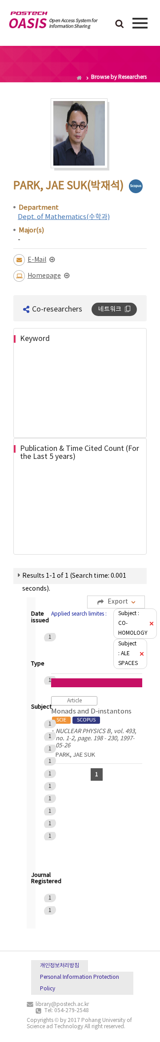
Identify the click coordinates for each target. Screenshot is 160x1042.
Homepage (44, 276)
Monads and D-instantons (91, 715)
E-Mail (37, 260)
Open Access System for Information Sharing (53, 22)
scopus (136, 186)
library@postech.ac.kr (62, 1004)
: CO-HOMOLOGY (133, 623)
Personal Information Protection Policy (79, 983)
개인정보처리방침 (59, 966)
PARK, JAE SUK (75, 755)
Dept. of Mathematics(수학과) (64, 217)
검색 (119, 24)
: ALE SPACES (128, 653)
